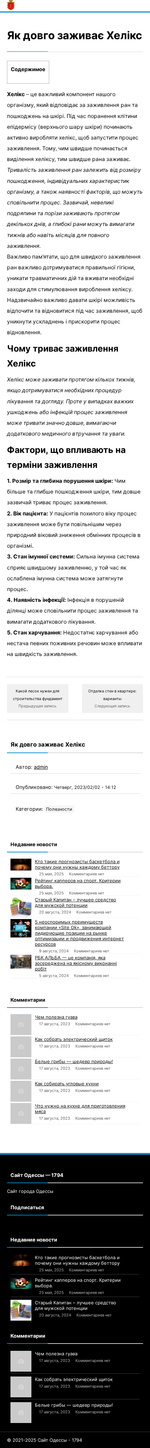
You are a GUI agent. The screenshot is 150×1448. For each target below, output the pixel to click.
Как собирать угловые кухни (67, 1083)
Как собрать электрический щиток (74, 1039)
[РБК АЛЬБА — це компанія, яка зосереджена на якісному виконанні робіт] (20, 962)
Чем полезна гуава (56, 1017)
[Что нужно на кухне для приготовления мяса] (20, 1113)
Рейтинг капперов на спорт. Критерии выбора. (78, 883)
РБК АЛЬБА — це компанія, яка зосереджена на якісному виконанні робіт (76, 963)
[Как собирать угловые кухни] (20, 1091)
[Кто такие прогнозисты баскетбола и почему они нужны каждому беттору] (20, 864)
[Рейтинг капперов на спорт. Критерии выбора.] (20, 884)
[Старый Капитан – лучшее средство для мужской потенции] (20, 907)
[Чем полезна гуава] (20, 1024)
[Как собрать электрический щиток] (20, 1046)
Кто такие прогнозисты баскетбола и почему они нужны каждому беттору (77, 864)
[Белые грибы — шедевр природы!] (20, 1069)
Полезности (59, 809)
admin (41, 767)
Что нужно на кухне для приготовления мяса (80, 1108)
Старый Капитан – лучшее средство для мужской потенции (75, 902)
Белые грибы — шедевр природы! (74, 1061)
